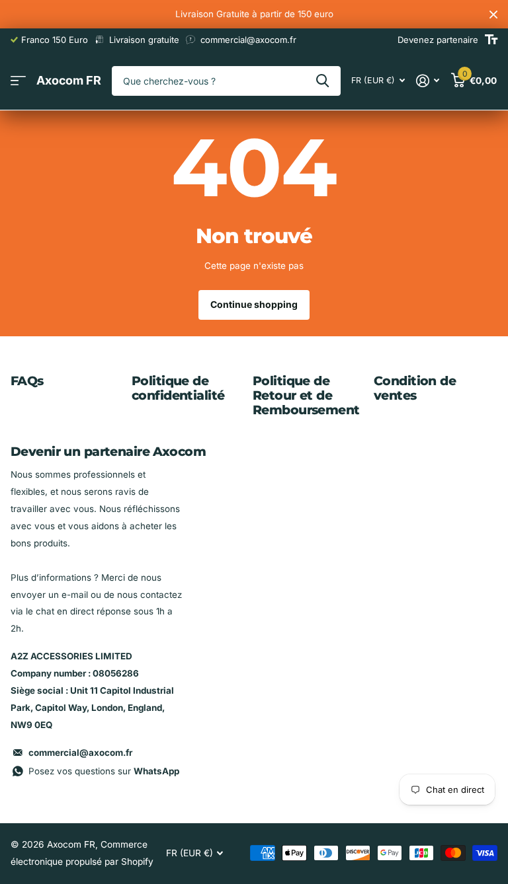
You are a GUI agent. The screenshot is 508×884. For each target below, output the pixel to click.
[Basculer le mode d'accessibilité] (491, 39)
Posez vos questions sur (103, 771)
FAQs (27, 380)
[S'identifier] (428, 81)
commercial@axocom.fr (80, 752)
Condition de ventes (415, 388)
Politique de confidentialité (178, 388)
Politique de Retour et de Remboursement (306, 395)
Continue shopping (254, 304)
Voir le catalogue (18, 81)
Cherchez (322, 81)
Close (493, 14)
